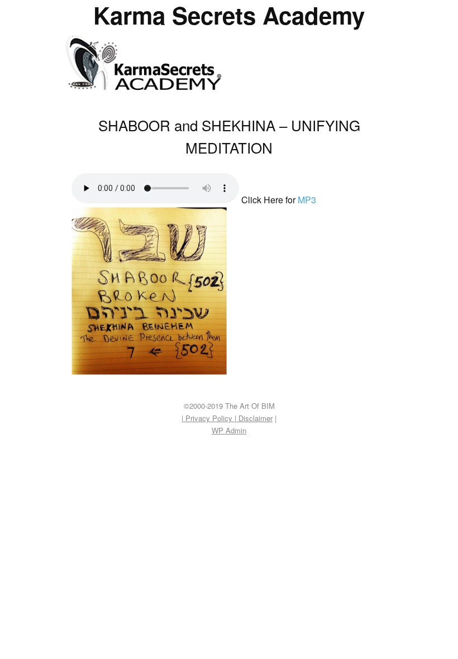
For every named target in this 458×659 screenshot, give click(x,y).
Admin (229, 430)
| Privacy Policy (208, 418)
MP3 (307, 199)
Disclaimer (254, 418)
